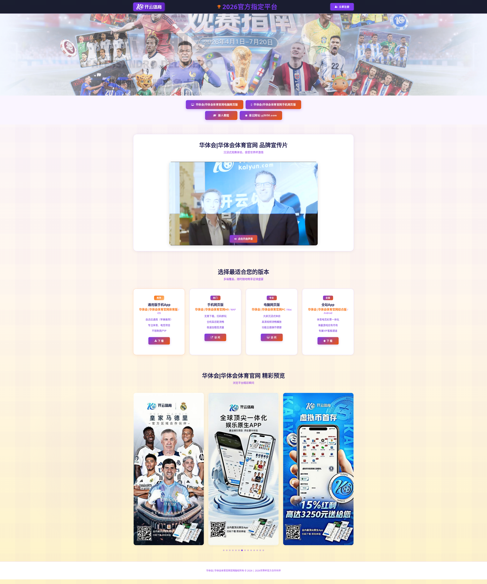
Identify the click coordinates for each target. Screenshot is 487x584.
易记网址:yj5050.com (263, 115)
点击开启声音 (245, 238)
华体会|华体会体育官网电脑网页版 (217, 104)
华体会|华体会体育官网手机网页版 (275, 104)
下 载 (161, 340)
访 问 (217, 337)
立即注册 (344, 6)
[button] (223, 550)
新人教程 (223, 115)
